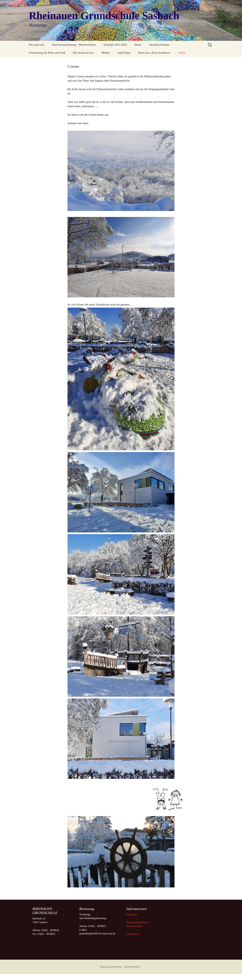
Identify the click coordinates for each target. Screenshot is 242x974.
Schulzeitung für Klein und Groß (47, 52)
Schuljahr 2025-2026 (115, 44)
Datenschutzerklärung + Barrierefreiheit (74, 44)
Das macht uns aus (83, 52)
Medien (106, 52)
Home (138, 44)
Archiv (182, 52)
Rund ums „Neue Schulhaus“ (154, 52)
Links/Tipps (124, 52)
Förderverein (132, 934)
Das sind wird (36, 44)
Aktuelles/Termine (159, 44)
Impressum (132, 914)
